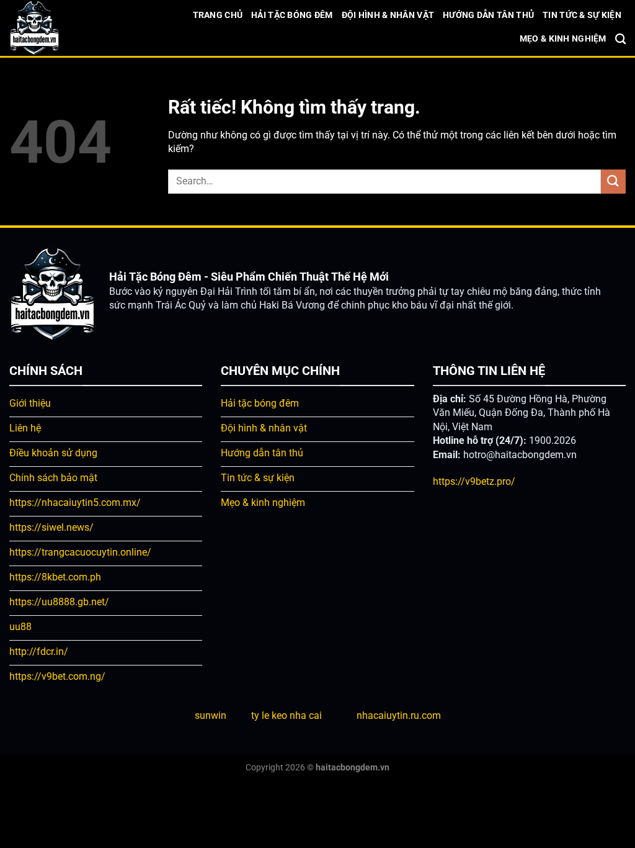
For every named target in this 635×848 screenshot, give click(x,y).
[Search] (620, 39)
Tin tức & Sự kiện (582, 15)
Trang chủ (218, 15)
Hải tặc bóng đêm (292, 15)
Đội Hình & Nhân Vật (388, 15)
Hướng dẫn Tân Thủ (488, 15)
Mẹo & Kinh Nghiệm (563, 39)
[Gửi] (613, 181)
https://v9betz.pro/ (474, 481)
